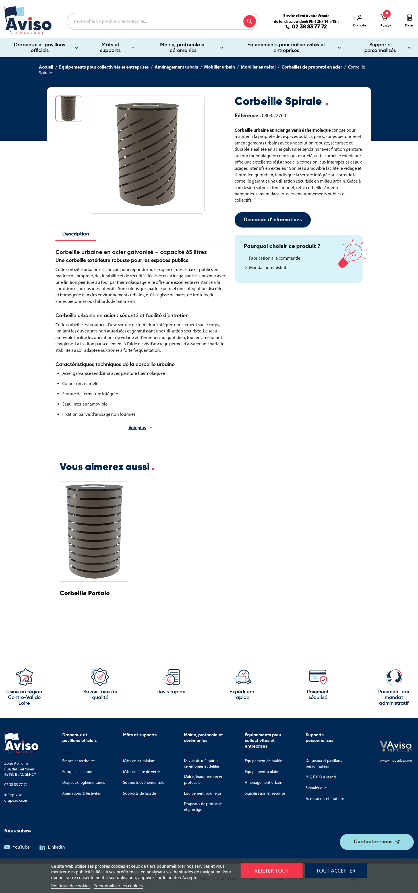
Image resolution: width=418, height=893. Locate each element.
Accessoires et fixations (325, 798)
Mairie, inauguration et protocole (203, 779)
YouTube (21, 847)
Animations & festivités (81, 793)
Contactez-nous (373, 841)
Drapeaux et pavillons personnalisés (324, 763)
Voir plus (137, 427)
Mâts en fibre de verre (141, 771)
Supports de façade (139, 793)
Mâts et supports (110, 47)
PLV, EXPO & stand (321, 777)
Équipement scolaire (262, 771)
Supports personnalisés (380, 47)
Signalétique (316, 787)
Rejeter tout (271, 870)
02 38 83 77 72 (309, 27)
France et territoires (79, 760)
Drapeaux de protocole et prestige (203, 806)
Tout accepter (335, 870)
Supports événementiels (143, 782)
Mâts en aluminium (139, 760)
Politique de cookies (70, 885)
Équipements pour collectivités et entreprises (286, 47)
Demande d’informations (273, 219)
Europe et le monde (79, 771)
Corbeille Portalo (85, 593)
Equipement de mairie (263, 760)
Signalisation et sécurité (265, 793)
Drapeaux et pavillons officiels (39, 47)
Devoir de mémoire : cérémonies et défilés (202, 763)
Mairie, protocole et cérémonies (183, 47)
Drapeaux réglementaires (83, 782)
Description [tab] (75, 234)
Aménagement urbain (263, 782)
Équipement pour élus (203, 793)
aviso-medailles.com (396, 760)
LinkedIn (56, 847)
